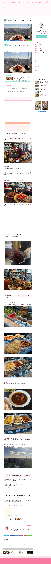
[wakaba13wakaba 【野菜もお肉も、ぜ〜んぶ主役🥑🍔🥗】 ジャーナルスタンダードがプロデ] (39, 102)
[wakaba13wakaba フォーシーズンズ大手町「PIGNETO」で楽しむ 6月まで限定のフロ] (36, 105)
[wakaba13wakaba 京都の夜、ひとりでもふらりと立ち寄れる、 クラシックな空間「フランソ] (46, 105)
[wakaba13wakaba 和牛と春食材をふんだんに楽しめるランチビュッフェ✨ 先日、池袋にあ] (43, 102)
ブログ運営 (37, 66)
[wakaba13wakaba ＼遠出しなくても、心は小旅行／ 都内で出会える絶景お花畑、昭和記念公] (39, 105)
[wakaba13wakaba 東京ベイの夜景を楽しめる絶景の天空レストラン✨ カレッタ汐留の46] (46, 108)
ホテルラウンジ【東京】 (39, 62)
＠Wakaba (5, 44)
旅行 (36, 70)
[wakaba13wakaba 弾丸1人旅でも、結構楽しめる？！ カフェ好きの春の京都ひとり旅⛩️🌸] (39, 108)
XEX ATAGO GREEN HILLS (9, 45)
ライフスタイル (38, 64)
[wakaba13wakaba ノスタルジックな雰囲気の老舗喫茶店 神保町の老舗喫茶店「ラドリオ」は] (43, 105)
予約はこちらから (6, 51)
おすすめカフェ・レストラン (40, 52)
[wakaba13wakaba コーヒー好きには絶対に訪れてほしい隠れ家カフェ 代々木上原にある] (43, 108)
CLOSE (28, 85)
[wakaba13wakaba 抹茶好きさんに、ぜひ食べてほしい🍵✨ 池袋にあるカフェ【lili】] (36, 102)
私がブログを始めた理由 (39, 50)
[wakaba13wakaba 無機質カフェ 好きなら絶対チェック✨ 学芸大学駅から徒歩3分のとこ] (46, 102)
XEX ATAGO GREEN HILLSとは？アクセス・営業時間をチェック (17, 88)
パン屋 (37, 60)
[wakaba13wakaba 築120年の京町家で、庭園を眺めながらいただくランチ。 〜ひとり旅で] (36, 108)
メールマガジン (38, 44)
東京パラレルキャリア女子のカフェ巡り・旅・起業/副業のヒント (25, 2)
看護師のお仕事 (38, 68)
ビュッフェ (37, 46)
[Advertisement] (25, 10)
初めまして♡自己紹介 (39, 48)
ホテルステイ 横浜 (39, 72)
